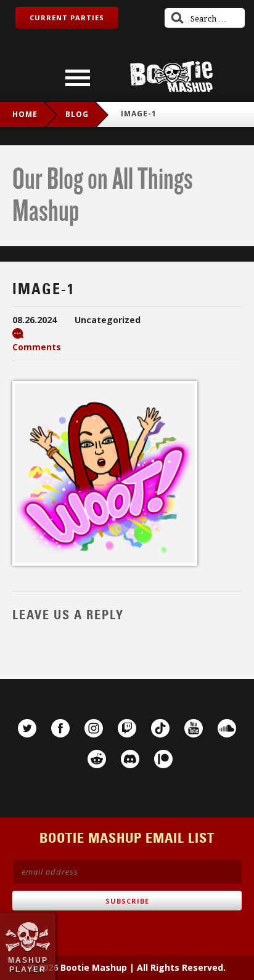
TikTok (160, 728)
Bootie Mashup (171, 76)
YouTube (193, 728)
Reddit (97, 759)
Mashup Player (28, 964)
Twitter (27, 728)
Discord (130, 759)
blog (77, 114)
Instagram (93, 728)
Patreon (163, 759)
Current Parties (67, 17)
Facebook (60, 728)
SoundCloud (227, 728)
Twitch (127, 728)
